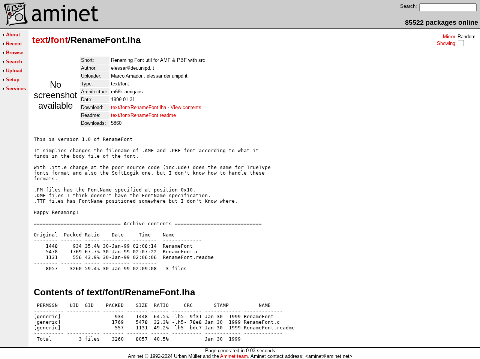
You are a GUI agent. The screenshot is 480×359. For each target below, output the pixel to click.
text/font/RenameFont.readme (143, 115)
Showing (446, 43)
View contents (186, 107)
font (59, 40)
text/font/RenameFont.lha (138, 107)
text (40, 40)
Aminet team (234, 356)
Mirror (449, 36)
